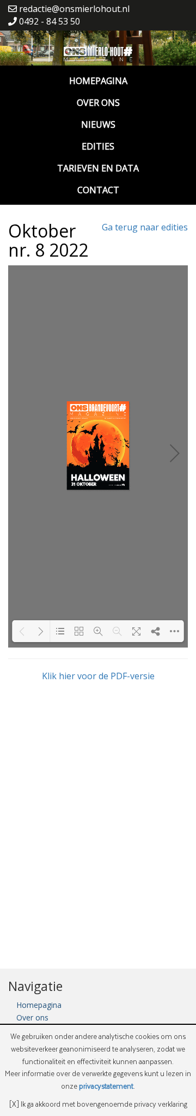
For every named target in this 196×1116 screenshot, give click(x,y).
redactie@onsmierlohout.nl (73, 9)
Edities (98, 146)
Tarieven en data (98, 168)
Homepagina (98, 81)
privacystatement (106, 1085)
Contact (98, 190)
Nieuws (98, 124)
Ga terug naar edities (145, 227)
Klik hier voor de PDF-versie (98, 676)
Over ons (98, 103)
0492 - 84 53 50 (48, 21)
